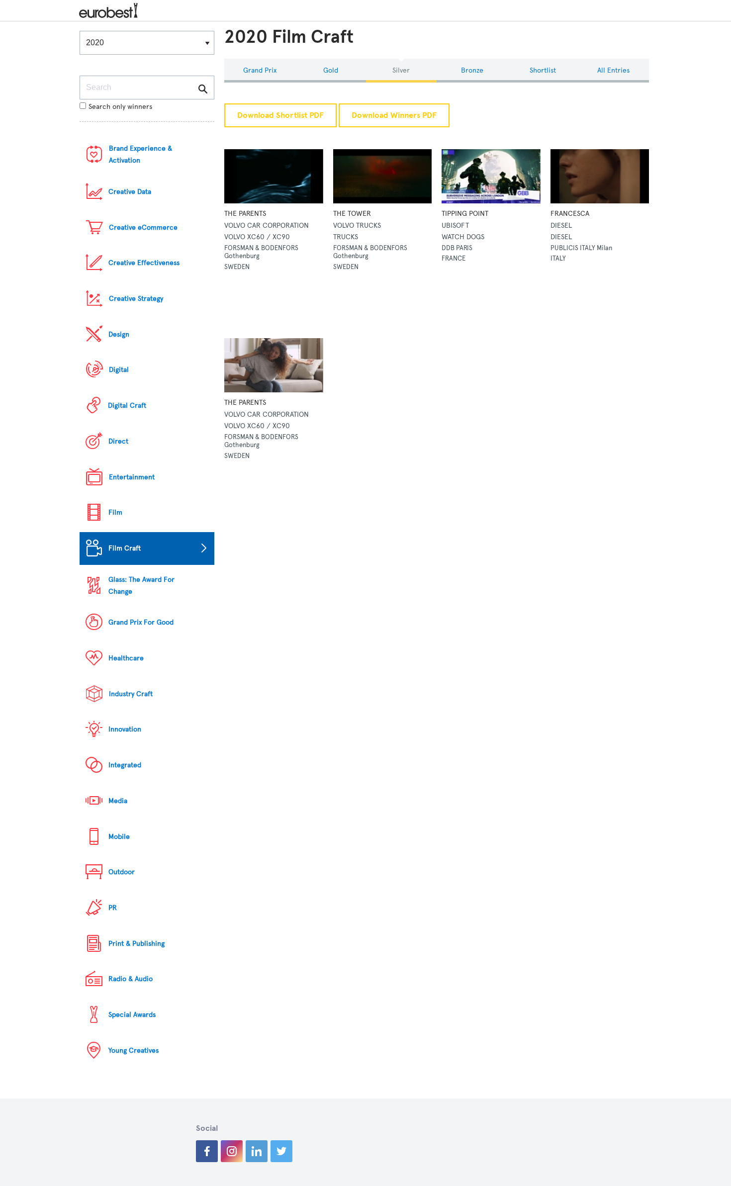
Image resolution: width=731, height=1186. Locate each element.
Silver (401, 70)
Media (117, 801)
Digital (119, 369)
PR (112, 908)
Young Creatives (133, 1050)
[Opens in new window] (207, 1151)
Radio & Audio (130, 979)
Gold (330, 70)
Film (115, 512)
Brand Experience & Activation (140, 154)
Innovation (124, 729)
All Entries (613, 70)
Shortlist (543, 70)
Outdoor (121, 872)
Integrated (124, 765)
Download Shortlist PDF (280, 115)
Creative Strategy (136, 298)
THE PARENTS (245, 213)
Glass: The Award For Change (141, 585)
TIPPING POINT (465, 213)
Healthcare (126, 658)
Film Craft (124, 548)
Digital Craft (127, 405)
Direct (118, 441)
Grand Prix (259, 70)
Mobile (119, 836)
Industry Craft (131, 694)
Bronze (472, 70)
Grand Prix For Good (141, 622)
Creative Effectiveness (144, 263)
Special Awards (132, 1014)
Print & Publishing (136, 943)
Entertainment (132, 477)
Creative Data (129, 191)
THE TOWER (352, 213)
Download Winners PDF (394, 115)
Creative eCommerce (143, 227)
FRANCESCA (569, 213)
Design (118, 334)
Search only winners (120, 106)
